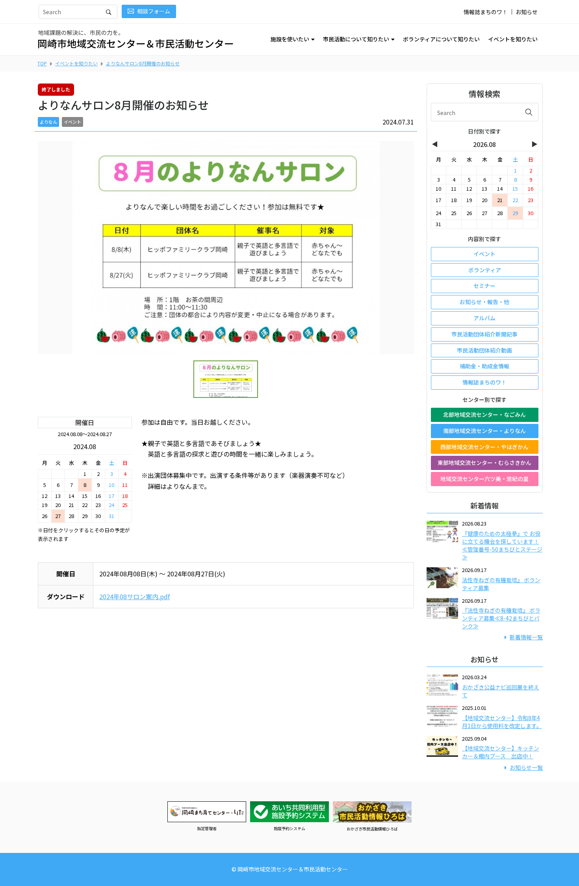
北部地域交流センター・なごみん (484, 414)
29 (515, 213)
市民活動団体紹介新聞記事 (484, 334)
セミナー (484, 286)
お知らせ (527, 12)
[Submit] (529, 112)
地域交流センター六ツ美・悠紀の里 (484, 479)
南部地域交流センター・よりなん (484, 431)
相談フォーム (153, 11)
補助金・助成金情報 (484, 366)
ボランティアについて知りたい (441, 39)
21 (500, 200)
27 (58, 516)
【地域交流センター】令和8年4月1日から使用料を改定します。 (502, 722)
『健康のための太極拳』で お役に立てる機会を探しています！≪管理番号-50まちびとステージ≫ (502, 545)
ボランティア (484, 270)
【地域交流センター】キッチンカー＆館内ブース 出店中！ (500, 752)
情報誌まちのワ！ (486, 12)
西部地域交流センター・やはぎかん (484, 447)
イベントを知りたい (513, 39)
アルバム (484, 318)
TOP (42, 63)
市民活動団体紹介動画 (484, 350)
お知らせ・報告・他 (484, 302)
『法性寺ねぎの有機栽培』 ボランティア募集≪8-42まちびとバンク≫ (501, 618)
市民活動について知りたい (356, 39)
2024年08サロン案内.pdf (134, 596)
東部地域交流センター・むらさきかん (484, 462)
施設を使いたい (290, 39)
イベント (484, 254)
